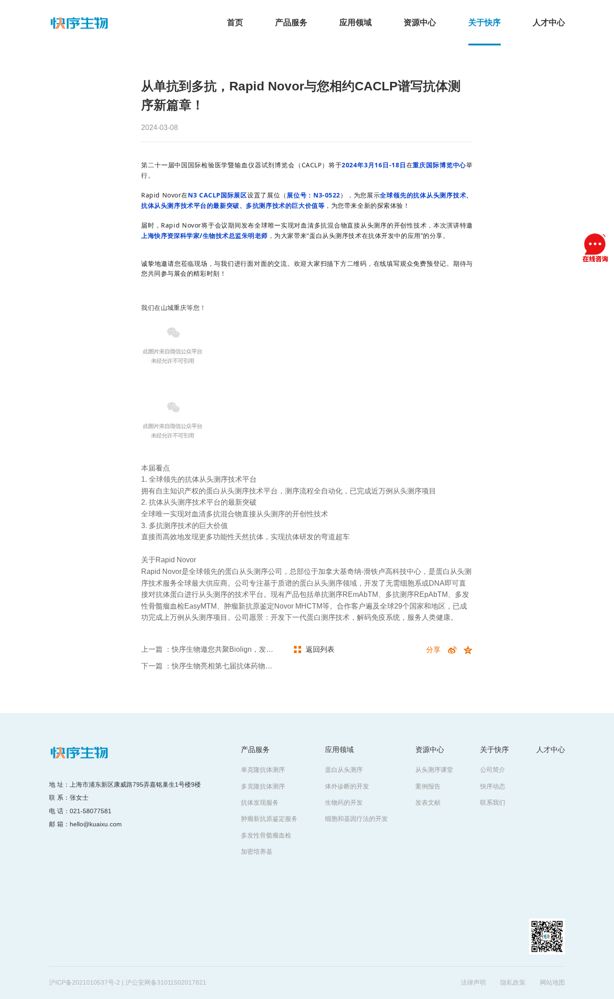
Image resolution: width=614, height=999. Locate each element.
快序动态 (492, 786)
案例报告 (427, 786)
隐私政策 (512, 982)
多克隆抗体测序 (263, 786)
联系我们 (492, 802)
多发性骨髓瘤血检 (266, 835)
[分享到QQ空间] (468, 650)
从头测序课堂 (434, 769)
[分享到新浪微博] (452, 650)
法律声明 (473, 982)
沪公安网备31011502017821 (165, 982)
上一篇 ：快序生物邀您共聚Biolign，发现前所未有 (221, 649)
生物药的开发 (344, 802)
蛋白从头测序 (344, 769)
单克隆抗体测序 (263, 769)
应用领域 (355, 22)
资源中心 (420, 22)
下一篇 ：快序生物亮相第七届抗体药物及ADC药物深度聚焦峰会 (243, 666)
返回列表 (320, 649)
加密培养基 (256, 851)
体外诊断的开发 (347, 786)
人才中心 (549, 22)
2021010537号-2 (96, 982)
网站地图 (552, 982)
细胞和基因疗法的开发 (356, 818)
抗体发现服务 (260, 802)
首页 (235, 22)
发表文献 (427, 802)
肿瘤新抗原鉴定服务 (269, 818)
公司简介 (492, 769)
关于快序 (484, 22)
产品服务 (291, 22)
